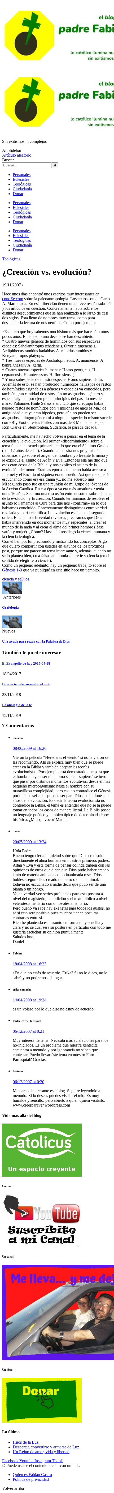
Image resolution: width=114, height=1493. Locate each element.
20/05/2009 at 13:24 (29, 842)
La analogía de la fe (17, 705)
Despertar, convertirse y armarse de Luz (46, 1447)
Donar (18, 193)
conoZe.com (12, 298)
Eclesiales (21, 179)
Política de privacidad (31, 1479)
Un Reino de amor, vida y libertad (41, 1451)
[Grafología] (12, 592)
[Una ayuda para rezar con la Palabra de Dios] (12, 626)
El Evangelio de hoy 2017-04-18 (26, 663)
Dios (25, 579)
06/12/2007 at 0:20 (28, 1081)
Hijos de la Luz (25, 1442)
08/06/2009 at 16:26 (29, 748)
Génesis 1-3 (12, 570)
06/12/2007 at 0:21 (28, 1031)
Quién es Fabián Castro (32, 1474)
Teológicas (22, 184)
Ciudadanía (22, 189)
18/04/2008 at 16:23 (29, 964)
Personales (21, 174)
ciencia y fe (11, 579)
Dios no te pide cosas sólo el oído (26, 684)
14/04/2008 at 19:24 (29, 1000)
